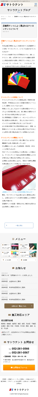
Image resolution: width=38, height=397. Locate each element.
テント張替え (20, 379)
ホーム (2, 16)
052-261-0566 (20, 348)
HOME (4, 379)
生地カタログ (30, 379)
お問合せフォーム (20, 367)
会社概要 (33, 381)
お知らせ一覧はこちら (19, 306)
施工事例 (3, 381)
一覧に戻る (19, 225)
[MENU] (35, 4)
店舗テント (11, 379)
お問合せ (19, 383)
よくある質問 (17, 381)
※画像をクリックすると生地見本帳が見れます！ (18, 192)
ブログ (9, 16)
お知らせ (25, 381)
